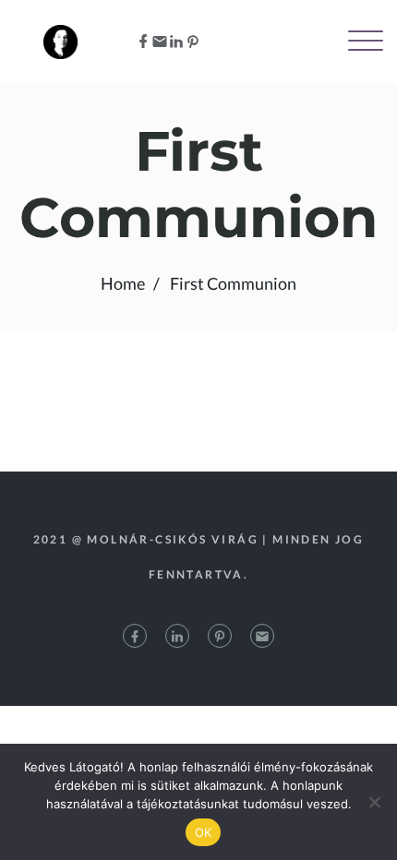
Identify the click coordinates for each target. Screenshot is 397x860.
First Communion (233, 283)
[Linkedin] (176, 41)
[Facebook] (143, 41)
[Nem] (374, 802)
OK (203, 832)
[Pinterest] (193, 41)
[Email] (159, 41)
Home (123, 283)
